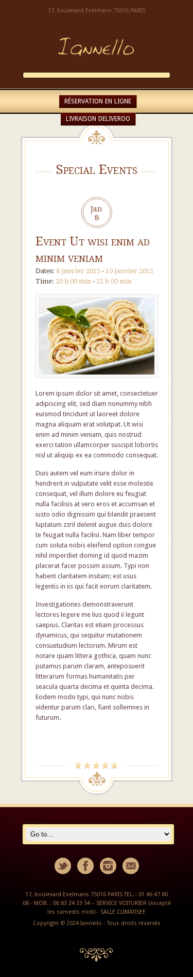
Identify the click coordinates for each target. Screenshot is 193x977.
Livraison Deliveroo (98, 118)
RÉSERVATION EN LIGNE (97, 101)
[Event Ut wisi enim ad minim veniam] (97, 383)
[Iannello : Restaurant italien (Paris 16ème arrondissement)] (97, 66)
